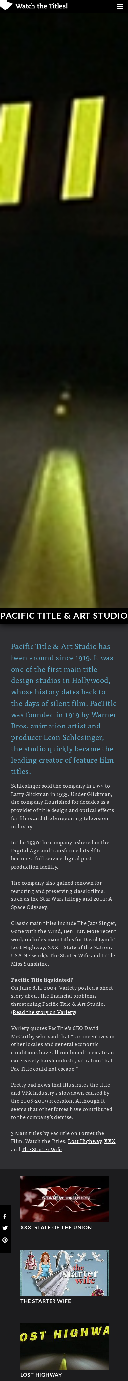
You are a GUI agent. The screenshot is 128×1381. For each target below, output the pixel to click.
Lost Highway (84, 1140)
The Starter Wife (42, 1149)
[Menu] (120, 7)
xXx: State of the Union (56, 1227)
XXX (109, 1140)
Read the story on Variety (44, 1011)
